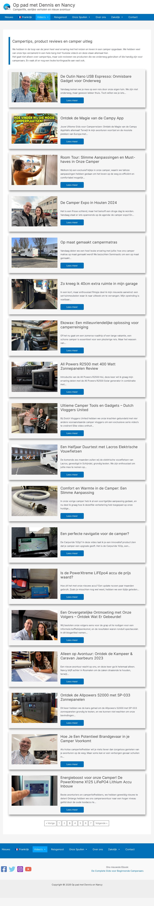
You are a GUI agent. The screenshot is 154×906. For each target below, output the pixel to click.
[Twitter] (12, 869)
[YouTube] (28, 869)
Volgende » (101, 823)
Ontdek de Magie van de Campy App (92, 118)
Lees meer (72, 100)
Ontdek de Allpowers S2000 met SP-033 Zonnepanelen (95, 697)
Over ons (101, 17)
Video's (41, 17)
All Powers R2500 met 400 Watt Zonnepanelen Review (88, 366)
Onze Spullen (79, 17)
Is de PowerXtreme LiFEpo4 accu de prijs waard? (95, 575)
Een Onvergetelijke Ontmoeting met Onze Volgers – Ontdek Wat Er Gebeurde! (95, 614)
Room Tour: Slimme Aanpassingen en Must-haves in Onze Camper (97, 159)
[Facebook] (4, 869)
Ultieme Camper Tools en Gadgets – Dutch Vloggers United (96, 407)
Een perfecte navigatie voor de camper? (94, 533)
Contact (133, 17)
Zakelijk (115, 17)
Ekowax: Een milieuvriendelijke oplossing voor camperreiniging (99, 325)
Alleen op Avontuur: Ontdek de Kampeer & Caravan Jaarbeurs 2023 (96, 656)
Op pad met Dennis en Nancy (44, 5)
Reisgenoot (60, 17)
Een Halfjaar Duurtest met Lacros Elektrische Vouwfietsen (99, 449)
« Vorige (50, 823)
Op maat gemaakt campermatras (88, 242)
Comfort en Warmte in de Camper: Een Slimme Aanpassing (93, 490)
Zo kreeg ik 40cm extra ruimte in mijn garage (99, 283)
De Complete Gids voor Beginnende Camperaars (117, 870)
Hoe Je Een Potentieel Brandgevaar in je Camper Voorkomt (94, 738)
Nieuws (9, 17)
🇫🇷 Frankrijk (25, 17)
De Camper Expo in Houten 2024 (88, 202)
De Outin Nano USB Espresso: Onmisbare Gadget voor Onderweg (95, 78)
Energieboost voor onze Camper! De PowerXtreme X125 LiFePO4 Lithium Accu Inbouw (96, 781)
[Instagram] (20, 869)
